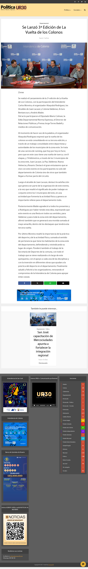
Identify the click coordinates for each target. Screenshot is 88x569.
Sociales (77, 10)
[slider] (42, 405)
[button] (44, 394)
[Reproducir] (34, 405)
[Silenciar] (51, 405)
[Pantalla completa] (53, 405)
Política (67, 10)
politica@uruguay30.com (16, 556)
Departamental (44, 23)
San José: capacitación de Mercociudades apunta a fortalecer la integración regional (43, 344)
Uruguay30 (51, 564)
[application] (44, 394)
